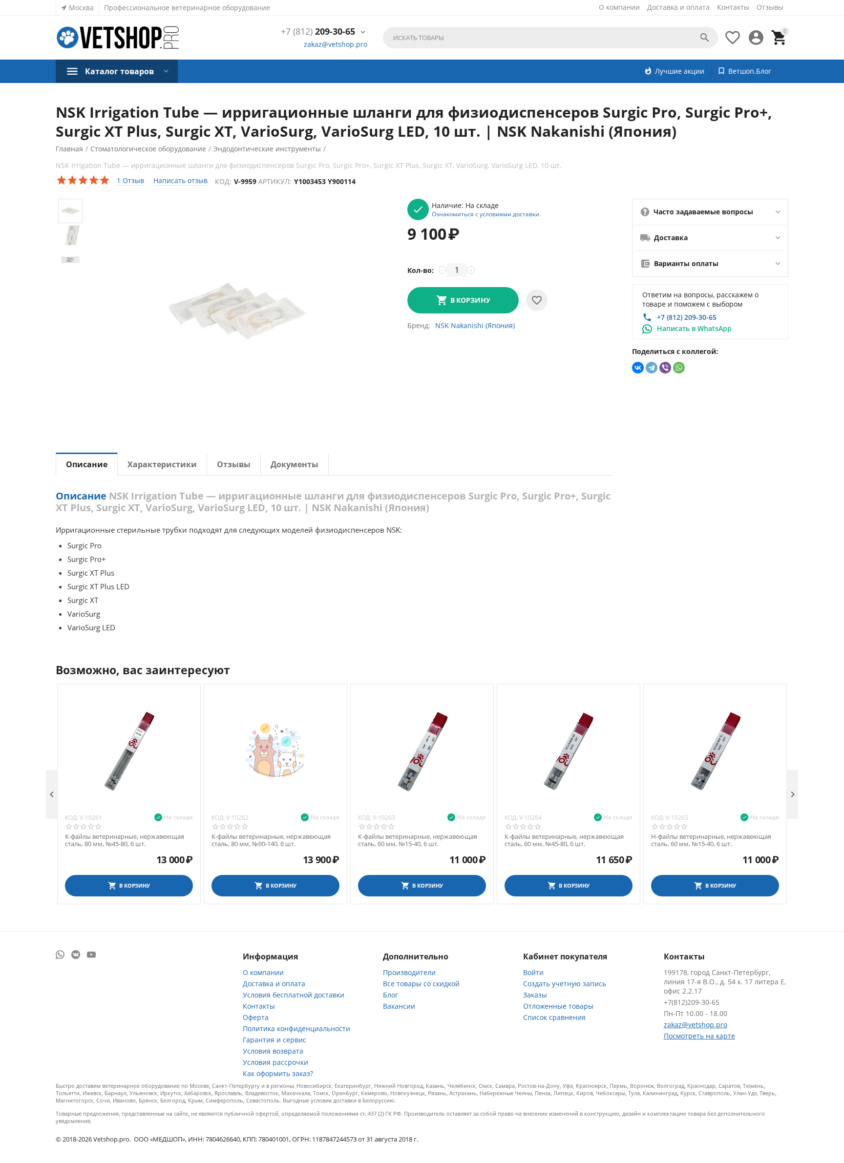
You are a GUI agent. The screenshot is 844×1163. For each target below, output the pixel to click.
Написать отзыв (180, 180)
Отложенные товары (558, 1006)
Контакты (733, 7)
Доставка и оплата (678, 7)
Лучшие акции (679, 71)
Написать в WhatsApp (694, 328)
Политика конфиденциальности (296, 1028)
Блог (390, 994)
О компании (619, 7)
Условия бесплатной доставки (293, 994)
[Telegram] (651, 368)
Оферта (256, 1017)
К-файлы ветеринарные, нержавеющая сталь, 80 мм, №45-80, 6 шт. (124, 840)
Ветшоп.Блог (749, 71)
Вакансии (399, 1006)
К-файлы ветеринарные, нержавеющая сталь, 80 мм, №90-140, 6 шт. (271, 840)
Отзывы (770, 7)
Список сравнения (554, 1017)
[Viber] (665, 368)
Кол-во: (420, 270)
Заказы (535, 994)
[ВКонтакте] (638, 368)
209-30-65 (318, 31)
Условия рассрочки (275, 1062)
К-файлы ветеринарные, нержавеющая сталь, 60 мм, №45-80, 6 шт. (564, 840)
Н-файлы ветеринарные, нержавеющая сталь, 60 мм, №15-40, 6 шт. (711, 840)
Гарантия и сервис (274, 1039)
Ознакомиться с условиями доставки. (486, 214)
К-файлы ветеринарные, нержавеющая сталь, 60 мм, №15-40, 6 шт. (417, 840)
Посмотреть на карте (699, 1035)
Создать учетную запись (564, 983)
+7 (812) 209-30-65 (687, 317)
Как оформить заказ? (278, 1073)
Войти (533, 972)
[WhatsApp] (679, 368)
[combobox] (550, 37)
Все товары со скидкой (421, 983)
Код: (223, 181)
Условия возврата (273, 1051)
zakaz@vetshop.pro (335, 44)
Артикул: (275, 181)
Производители (409, 972)
